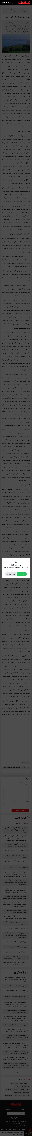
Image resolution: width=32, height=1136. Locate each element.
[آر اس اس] (9, 2)
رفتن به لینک (22, 574)
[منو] (15, 2)
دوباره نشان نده (11, 574)
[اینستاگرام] (7, 2)
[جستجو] (11, 2)
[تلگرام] (3, 2)
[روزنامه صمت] (24, 3)
